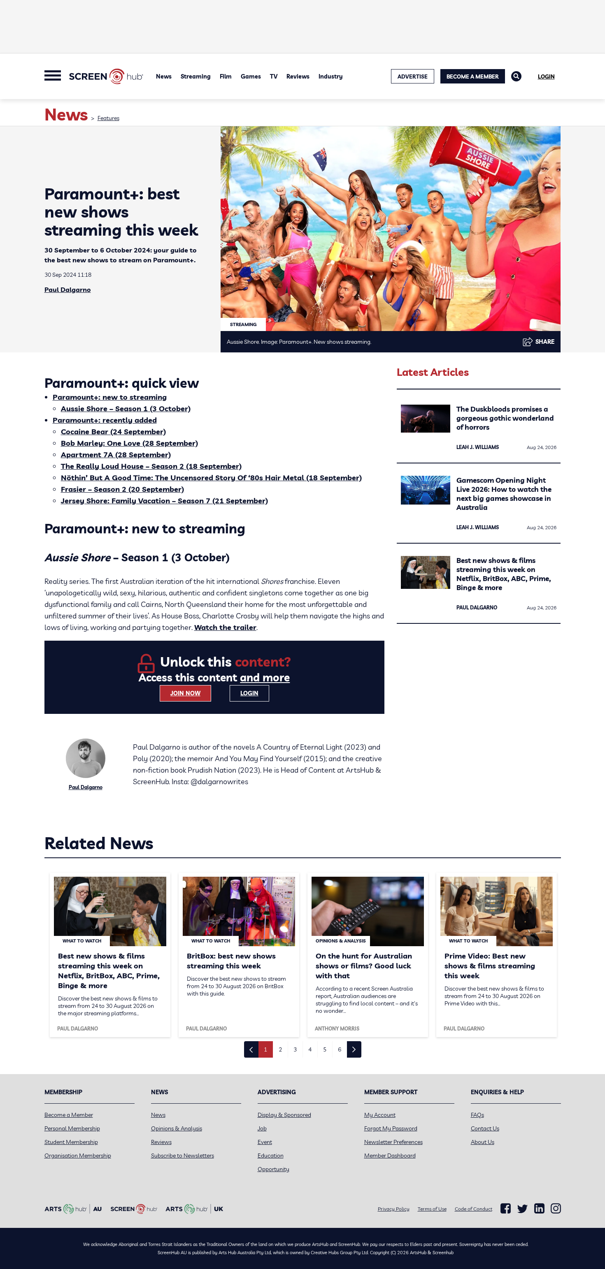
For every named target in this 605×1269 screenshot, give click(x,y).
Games (251, 76)
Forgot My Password (390, 1128)
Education (271, 1155)
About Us (482, 1142)
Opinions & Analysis (176, 1128)
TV (273, 76)
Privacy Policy (394, 1209)
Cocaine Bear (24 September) (113, 431)
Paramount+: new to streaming (110, 397)
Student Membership (71, 1142)
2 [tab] (280, 1049)
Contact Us (485, 1128)
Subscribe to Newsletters (182, 1155)
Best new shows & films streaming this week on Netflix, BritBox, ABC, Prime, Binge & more (503, 574)
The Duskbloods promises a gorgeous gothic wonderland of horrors (505, 418)
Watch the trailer (225, 627)
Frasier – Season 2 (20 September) (122, 489)
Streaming (196, 76)
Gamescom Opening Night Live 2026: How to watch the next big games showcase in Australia (503, 494)
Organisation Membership (77, 1155)
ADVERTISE (413, 76)
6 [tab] (339, 1049)
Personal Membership (72, 1128)
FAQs (477, 1114)
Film (226, 76)
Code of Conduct (473, 1209)
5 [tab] (324, 1049)
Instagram (556, 1208)
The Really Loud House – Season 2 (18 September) (151, 466)
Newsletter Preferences (393, 1142)
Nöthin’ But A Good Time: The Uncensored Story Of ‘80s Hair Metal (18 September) (211, 477)
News (164, 76)
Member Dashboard (390, 1155)
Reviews (297, 76)
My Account (380, 1114)
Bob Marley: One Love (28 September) (129, 443)
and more (265, 677)
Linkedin (539, 1208)
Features (108, 118)
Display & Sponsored (284, 1114)
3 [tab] (295, 1049)
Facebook (505, 1208)
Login (546, 76)
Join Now (185, 693)
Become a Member (473, 76)
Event (265, 1142)
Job (262, 1128)
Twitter (522, 1208)
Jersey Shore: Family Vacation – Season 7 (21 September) (164, 500)
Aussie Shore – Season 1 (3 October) (126, 408)
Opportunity (273, 1169)
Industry (331, 76)
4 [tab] (310, 1049)
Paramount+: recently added (105, 420)
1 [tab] (265, 1049)
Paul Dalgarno (67, 289)
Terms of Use (432, 1209)
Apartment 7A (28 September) (116, 454)
